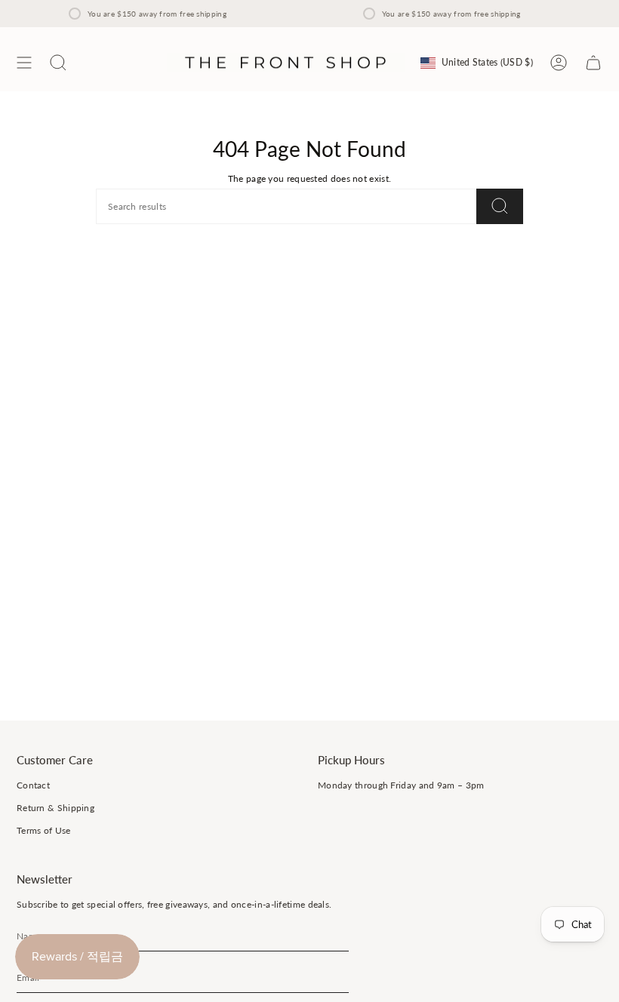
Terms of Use (44, 830)
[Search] (499, 206)
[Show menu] (24, 62)
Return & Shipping (55, 807)
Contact (33, 785)
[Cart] (593, 62)
